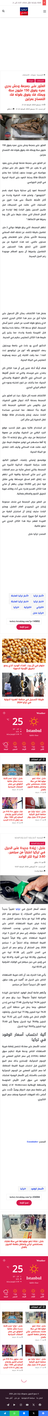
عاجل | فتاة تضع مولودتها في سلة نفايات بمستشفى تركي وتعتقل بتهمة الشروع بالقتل (36, 784)
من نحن (17, 1398)
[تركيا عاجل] (24, 11)
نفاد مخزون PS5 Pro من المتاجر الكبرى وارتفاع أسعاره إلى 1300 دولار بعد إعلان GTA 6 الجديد (13, 816)
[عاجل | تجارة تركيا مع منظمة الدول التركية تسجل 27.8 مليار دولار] (35, 803)
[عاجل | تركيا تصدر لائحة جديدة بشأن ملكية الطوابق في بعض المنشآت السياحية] (12, 770)
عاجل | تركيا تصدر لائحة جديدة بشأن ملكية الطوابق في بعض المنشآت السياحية (13, 783)
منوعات (33, 75)
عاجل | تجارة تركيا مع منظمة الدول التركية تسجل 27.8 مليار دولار (37, 814)
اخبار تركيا (38, 601)
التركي (39, 607)
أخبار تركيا (38, 596)
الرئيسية (40, 75)
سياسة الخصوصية (28, 1398)
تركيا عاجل (38, 613)
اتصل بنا (40, 1398)
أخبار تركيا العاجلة (19, 596)
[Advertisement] (24, 44)
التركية (27, 607)
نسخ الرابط (24, 627)
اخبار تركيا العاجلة (19, 601)
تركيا (15, 607)
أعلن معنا (9, 1398)
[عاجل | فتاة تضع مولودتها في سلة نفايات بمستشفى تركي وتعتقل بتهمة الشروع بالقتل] (35, 770)
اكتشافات (25, 75)
